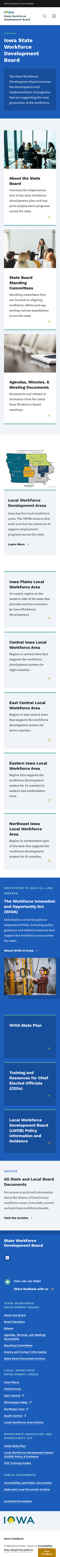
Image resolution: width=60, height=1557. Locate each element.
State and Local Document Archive (27, 1489)
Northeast (14, 1409)
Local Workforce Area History (24, 1422)
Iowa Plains (11, 1382)
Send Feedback (14, 1538)
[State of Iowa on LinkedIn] (7, 1260)
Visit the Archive (16, 1218)
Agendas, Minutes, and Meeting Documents (24, 1336)
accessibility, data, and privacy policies (28, 1547)
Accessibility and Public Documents (28, 1482)
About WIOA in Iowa (18, 950)
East (12, 1395)
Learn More (16, 544)
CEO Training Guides (17, 1463)
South (13, 1415)
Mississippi (16, 1402)
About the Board (15, 1315)
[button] (47, 1552)
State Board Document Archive (24, 1358)
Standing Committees (18, 1345)
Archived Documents (18, 1501)
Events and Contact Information (25, 1352)
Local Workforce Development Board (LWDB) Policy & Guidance (28, 1454)
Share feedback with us (31, 1289)
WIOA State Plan (15, 1446)
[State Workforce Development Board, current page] (12, 12)
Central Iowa (12, 1388)
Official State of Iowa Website (19, 3)
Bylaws (9, 1328)
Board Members (14, 1321)
